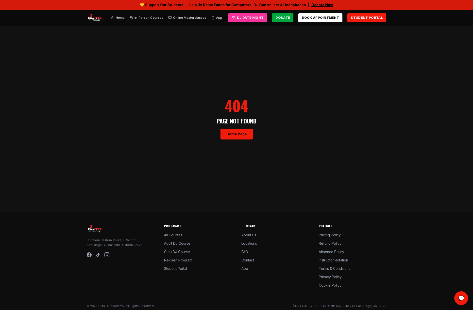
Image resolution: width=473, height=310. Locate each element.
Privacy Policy (330, 277)
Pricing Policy (330, 235)
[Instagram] (106, 254)
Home (120, 17)
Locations (249, 243)
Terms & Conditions (334, 268)
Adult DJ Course (177, 243)
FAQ (244, 252)
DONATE (282, 17)
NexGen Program (178, 260)
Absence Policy (331, 252)
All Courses (173, 235)
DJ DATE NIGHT (248, 19)
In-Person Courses (149, 17)
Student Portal (175, 268)
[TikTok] (98, 254)
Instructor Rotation (333, 260)
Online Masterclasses (189, 17)
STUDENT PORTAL (367, 17)
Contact (247, 260)
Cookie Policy (330, 285)
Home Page (236, 134)
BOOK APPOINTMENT (320, 17)
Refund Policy (330, 243)
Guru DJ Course (177, 252)
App (219, 17)
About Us (248, 235)
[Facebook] (89, 254)
